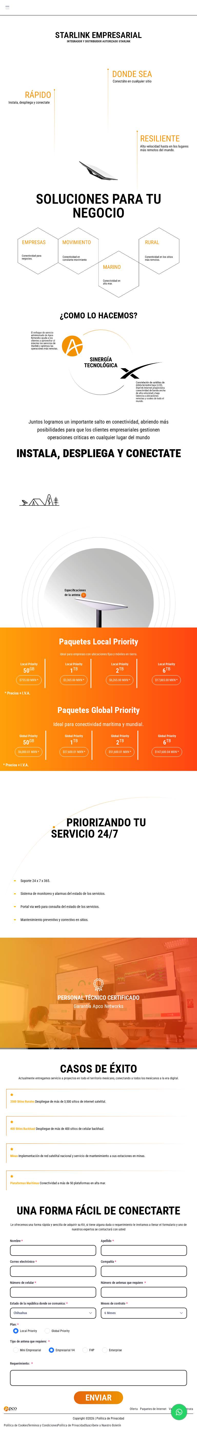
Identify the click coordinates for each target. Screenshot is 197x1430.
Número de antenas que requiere (122, 1283)
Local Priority (28, 1331)
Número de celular (22, 1283)
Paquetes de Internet (153, 1409)
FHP (91, 1350)
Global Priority (61, 1331)
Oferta (134, 1409)
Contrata (187, 1409)
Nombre (15, 1241)
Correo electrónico (22, 1262)
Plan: (13, 1324)
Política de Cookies (16, 1425)
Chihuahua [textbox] (20, 1313)
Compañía (107, 1262)
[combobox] (53, 1313)
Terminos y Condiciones (42, 1425)
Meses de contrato (113, 1303)
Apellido (106, 1241)
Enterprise (115, 1350)
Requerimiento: (20, 1363)
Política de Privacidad (71, 1425)
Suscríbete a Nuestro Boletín (103, 1425)
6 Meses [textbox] (110, 1313)
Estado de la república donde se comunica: (37, 1303)
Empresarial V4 (65, 1350)
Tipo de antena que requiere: (28, 1341)
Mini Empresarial (30, 1350)
